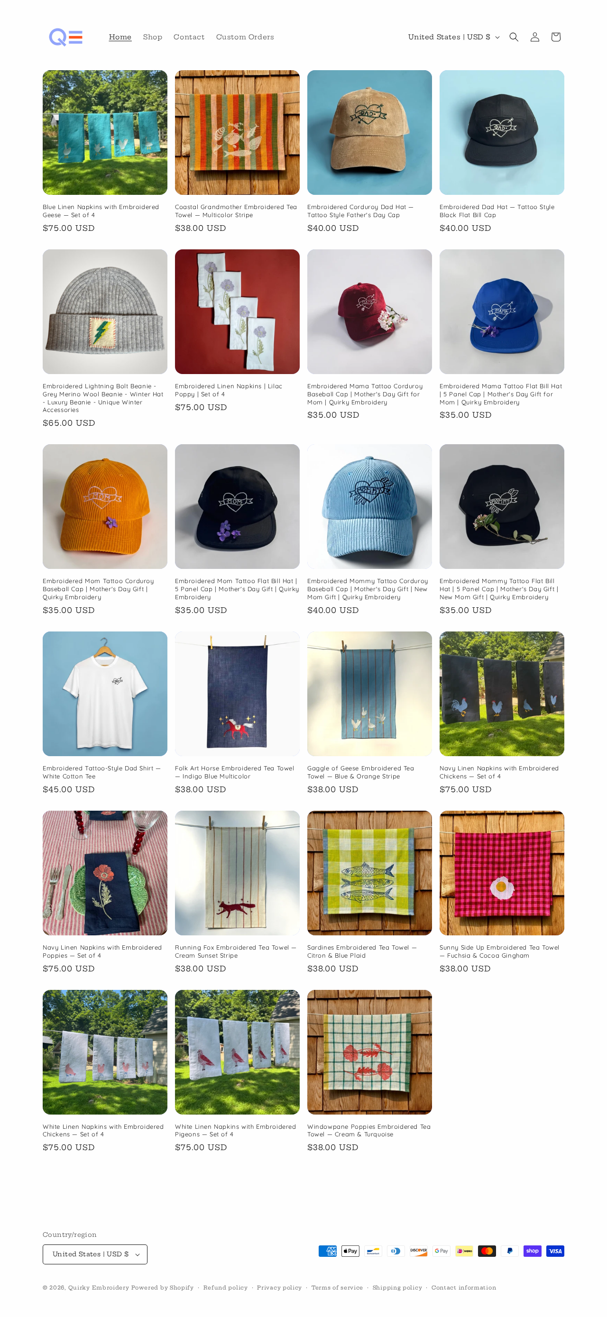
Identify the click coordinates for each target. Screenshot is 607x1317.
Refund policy (225, 1287)
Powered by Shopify (162, 1287)
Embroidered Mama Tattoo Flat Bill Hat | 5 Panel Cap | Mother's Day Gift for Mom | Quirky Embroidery (501, 394)
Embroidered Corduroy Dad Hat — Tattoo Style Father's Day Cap (360, 211)
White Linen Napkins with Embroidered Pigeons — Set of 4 (235, 1130)
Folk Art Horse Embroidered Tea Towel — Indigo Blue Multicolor (234, 772)
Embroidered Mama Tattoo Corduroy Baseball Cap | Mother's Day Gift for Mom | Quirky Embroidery (365, 394)
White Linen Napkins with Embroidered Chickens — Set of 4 (103, 1130)
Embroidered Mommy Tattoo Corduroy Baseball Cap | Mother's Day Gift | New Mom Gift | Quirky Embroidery (367, 589)
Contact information (464, 1287)
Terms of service (337, 1287)
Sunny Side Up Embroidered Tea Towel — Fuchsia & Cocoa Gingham (500, 951)
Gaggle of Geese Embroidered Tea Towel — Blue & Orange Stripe (360, 772)
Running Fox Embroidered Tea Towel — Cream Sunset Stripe (236, 951)
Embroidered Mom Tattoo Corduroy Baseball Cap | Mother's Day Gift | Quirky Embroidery (98, 589)
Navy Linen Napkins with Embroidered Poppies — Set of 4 (102, 951)
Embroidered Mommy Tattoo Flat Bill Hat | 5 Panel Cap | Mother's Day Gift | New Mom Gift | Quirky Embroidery (499, 589)
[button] (514, 37)
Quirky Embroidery (98, 1287)
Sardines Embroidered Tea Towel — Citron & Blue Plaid (362, 951)
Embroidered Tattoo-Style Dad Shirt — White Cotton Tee (102, 772)
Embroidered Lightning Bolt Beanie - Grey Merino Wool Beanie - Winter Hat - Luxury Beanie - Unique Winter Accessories (103, 398)
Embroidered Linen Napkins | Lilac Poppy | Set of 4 (229, 390)
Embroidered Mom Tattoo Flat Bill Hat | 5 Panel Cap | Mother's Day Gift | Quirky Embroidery (237, 589)
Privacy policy (279, 1287)
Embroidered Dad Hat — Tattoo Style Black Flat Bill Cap (497, 211)
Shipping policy (398, 1287)
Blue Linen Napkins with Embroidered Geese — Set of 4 (101, 211)
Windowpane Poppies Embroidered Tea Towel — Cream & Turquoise (369, 1130)
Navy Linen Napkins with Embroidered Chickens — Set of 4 (499, 772)
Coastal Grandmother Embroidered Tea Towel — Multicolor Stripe (236, 211)
